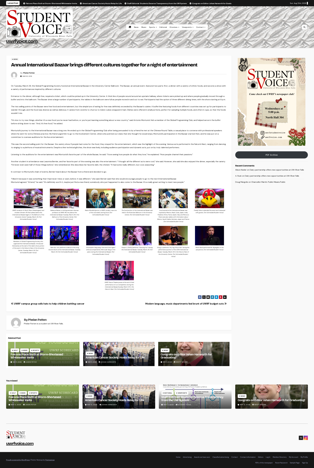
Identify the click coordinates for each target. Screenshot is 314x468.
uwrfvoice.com (21, 41)
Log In (268, 457)
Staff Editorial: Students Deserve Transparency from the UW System (192, 398)
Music (143, 27)
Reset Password (281, 463)
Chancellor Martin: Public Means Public (268, 182)
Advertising (187, 457)
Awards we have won (202, 457)
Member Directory (280, 457)
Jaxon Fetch (31, 362)
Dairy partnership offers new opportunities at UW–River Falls (277, 170)
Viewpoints (187, 27)
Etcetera (174, 27)
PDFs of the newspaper (264, 463)
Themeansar (50, 460)
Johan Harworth (108, 362)
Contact (200, 27)
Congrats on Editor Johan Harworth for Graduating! (186, 356)
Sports (152, 27)
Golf (15, 350)
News (136, 27)
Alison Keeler (241, 170)
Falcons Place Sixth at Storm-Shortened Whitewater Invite (37, 356)
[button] (304, 27)
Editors (260, 457)
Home (178, 457)
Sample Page (295, 463)
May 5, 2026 (16, 405)
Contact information (248, 457)
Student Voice (184, 405)
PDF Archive (272, 154)
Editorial (163, 27)
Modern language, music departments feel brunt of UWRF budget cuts (184, 303)
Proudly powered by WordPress (18, 460)
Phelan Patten (29, 73)
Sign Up (305, 463)
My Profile (304, 457)
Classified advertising (220, 457)
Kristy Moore (182, 362)
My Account (293, 457)
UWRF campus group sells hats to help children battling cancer (48, 303)
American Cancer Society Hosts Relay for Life (115, 357)
